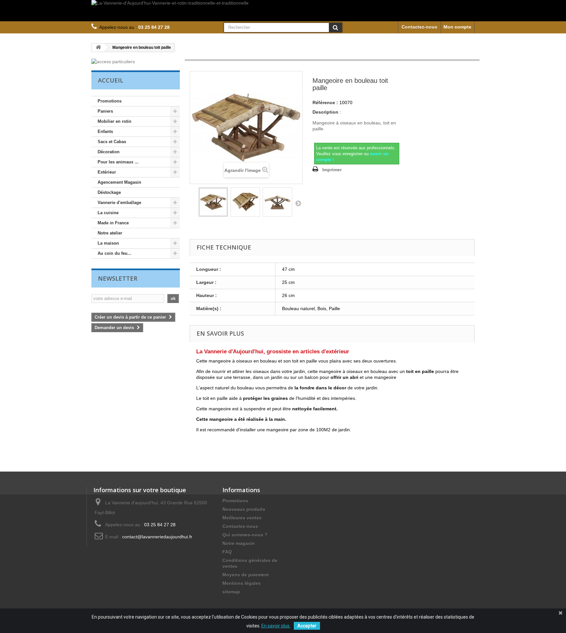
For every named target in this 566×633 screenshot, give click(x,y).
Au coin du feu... (114, 253)
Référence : (325, 102)
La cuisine (108, 212)
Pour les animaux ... (118, 161)
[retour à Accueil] (98, 48)
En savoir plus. (276, 625)
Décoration (109, 151)
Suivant (298, 203)
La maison (108, 243)
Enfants (105, 131)
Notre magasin (238, 543)
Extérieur (107, 172)
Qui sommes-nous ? (245, 534)
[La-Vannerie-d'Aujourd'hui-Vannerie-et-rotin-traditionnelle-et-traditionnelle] (283, 10)
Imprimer (332, 169)
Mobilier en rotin (114, 121)
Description (325, 112)
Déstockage (109, 192)
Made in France (113, 222)
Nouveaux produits (243, 509)
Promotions (110, 101)
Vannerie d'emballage (119, 202)
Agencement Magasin (119, 182)
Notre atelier (110, 233)
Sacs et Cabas (112, 141)
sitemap (231, 591)
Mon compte (457, 26)
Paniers (105, 111)
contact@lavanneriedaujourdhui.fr (157, 536)
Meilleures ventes (242, 517)
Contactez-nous (419, 26)
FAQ (227, 551)
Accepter (306, 625)
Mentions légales (241, 583)
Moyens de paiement (245, 574)
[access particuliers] (135, 62)
